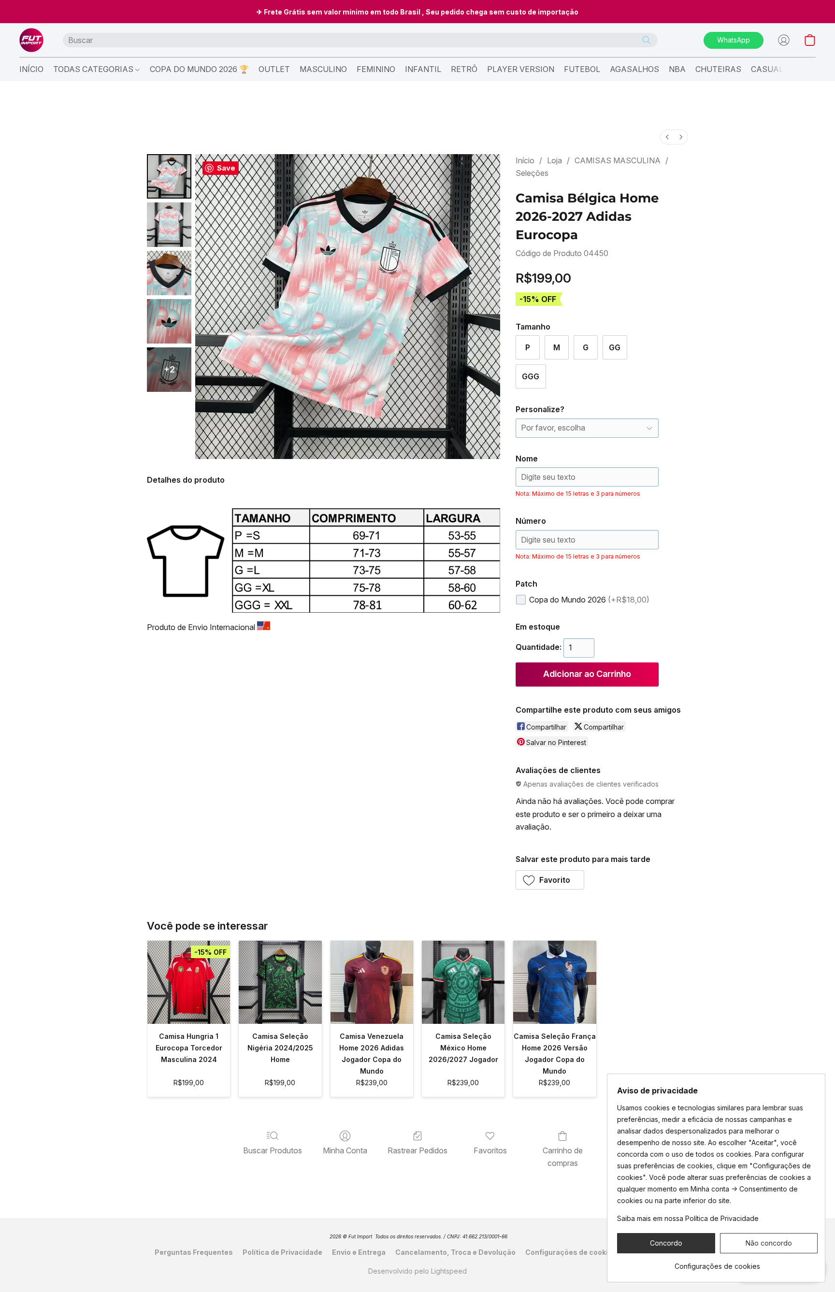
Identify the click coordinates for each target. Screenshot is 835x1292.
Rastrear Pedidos (417, 1150)
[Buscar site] (646, 40)
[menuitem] (667, 137)
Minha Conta (345, 1150)
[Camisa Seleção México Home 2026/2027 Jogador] (463, 982)
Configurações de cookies (571, 1252)
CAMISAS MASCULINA (618, 160)
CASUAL (767, 69)
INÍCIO (31, 69)
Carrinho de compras (563, 1157)
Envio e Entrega (359, 1252)
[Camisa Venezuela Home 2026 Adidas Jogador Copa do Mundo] (372, 982)
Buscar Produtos (272, 1150)
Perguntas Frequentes (194, 1252)
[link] (717, 1262)
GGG (530, 376)
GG (614, 347)
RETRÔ (464, 69)
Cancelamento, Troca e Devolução (455, 1252)
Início (525, 160)
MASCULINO (323, 69)
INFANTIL (423, 69)
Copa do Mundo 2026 (589, 599)
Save (226, 167)
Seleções (532, 173)
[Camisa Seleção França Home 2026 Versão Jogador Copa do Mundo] (554, 982)
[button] (31, 40)
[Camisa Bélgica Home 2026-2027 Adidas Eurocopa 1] (169, 224)
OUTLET (274, 69)
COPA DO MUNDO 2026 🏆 (199, 69)
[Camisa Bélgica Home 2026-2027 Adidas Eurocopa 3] (169, 321)
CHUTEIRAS (718, 69)
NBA (677, 69)
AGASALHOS (634, 69)
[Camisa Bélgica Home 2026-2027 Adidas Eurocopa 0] (169, 176)
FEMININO (376, 69)
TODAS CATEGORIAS (94, 69)
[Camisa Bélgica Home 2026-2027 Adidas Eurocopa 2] (169, 273)
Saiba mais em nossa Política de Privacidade (688, 1218)
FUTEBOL (582, 69)
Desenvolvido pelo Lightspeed (417, 1271)
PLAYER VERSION (520, 69)
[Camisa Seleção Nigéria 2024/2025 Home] (280, 982)
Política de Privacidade (282, 1252)
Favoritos (490, 1150)
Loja (554, 160)
